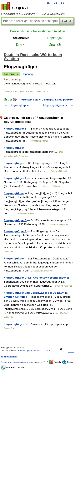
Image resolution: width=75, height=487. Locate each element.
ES (62, 3)
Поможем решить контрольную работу (46, 99)
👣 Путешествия (9, 357)
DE (55, 3)
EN (48, 3)
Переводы (54, 38)
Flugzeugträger (14, 147)
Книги (20, 44)
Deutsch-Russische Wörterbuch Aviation (37, 31)
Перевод (27, 73)
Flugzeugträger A (15, 178)
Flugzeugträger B (15, 128)
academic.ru (15, 6)
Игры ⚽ (55, 44)
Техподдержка (25, 350)
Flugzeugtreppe (19, 105)
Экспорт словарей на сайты (14, 362)
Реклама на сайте (41, 350)
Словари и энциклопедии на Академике (33, 14)
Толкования (20, 38)
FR (69, 3)
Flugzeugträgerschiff (55, 105)
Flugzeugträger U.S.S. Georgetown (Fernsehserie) (36, 277)
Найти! (66, 21)
